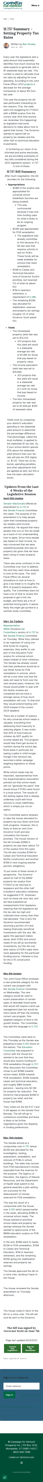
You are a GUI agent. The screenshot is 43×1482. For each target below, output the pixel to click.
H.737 (23, 507)
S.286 (32, 297)
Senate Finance (16, 510)
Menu (34, 5)
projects (28, 84)
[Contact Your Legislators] (12, 1348)
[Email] (4, 1452)
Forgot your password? (30, 1395)
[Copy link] (4, 1446)
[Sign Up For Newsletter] (30, 1348)
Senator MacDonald (14, 503)
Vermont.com (27, 1457)
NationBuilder (26, 1472)
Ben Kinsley (29, 44)
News (12, 19)
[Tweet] (4, 1459)
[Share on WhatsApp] (4, 1472)
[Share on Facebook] (4, 1465)
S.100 (26, 1043)
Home (5, 19)
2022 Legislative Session (15, 1358)
